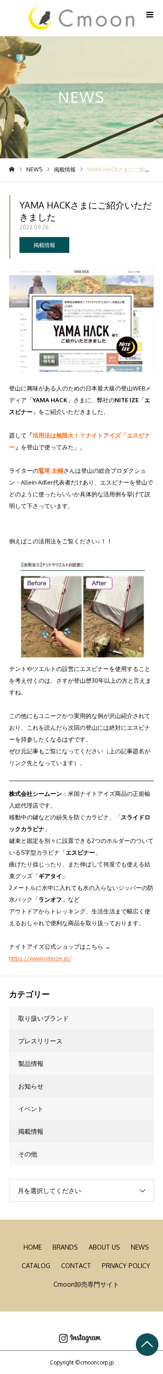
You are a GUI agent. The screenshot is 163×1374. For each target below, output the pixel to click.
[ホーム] (11, 169)
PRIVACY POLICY (126, 1265)
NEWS (140, 1247)
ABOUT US (104, 1247)
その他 (27, 1154)
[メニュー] (149, 13)
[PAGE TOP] (147, 1344)
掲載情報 (44, 245)
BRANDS (65, 1247)
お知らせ (30, 1086)
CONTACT (76, 1265)
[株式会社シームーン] (81, 18)
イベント (30, 1109)
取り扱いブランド (43, 1018)
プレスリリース (40, 1041)
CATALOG (36, 1265)
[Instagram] (80, 1338)
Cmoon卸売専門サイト (86, 1284)
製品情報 (30, 1063)
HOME (33, 1247)
